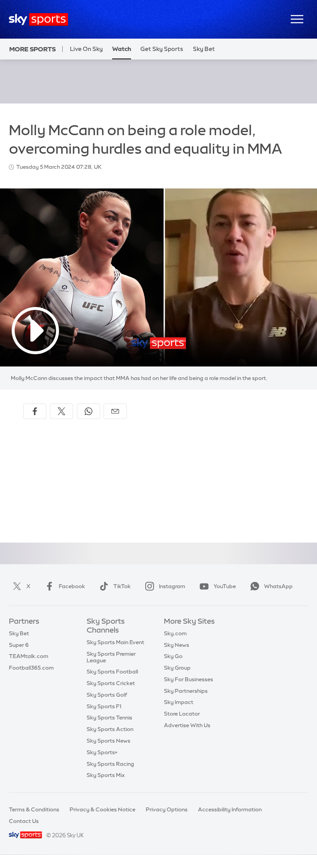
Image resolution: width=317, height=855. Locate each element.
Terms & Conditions (34, 809)
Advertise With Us (187, 725)
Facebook (72, 586)
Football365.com (31, 667)
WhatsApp (278, 586)
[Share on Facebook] (34, 411)
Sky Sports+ (102, 752)
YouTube (224, 586)
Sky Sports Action (110, 729)
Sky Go (173, 656)
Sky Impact (178, 702)
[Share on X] (61, 411)
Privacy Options (166, 809)
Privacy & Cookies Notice (102, 809)
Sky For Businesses (188, 679)
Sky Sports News (108, 740)
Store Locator (182, 713)
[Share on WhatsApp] (88, 411)
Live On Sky (86, 49)
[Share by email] (115, 411)
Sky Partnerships (186, 691)
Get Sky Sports (161, 49)
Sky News (176, 645)
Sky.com (175, 633)
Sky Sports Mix (106, 775)
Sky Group (177, 667)
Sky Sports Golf (107, 694)
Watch (121, 49)
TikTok (122, 586)
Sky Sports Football (112, 671)
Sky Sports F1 (104, 706)
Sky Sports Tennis (109, 717)
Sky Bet (204, 49)
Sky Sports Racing (110, 764)
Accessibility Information (230, 809)
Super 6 (19, 645)
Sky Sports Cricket (111, 683)
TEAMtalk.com (28, 656)
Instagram (172, 586)
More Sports (32, 49)
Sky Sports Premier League (111, 657)
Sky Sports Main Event (115, 642)
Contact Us (24, 821)
